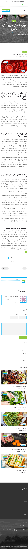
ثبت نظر (23, 337)
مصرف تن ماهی (10, 263)
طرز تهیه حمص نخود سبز (21, 428)
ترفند (24, 346)
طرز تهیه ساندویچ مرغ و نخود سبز (19, 470)
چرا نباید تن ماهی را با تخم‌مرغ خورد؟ (18, 449)
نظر (26, 321)
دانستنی (23, 353)
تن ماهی (12, 257)
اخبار (24, 360)
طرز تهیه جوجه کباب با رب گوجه (19, 386)
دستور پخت (23, 356)
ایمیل (17, 314)
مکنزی (16, 33)
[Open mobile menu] (25, 10)
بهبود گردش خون (10, 256)
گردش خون (11, 261)
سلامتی (23, 350)
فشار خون (11, 259)
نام (26, 314)
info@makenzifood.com (19, 1)
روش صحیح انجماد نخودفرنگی (20, 407)
